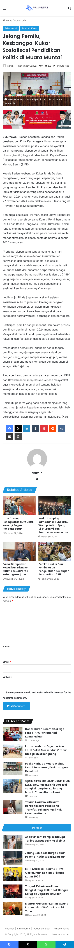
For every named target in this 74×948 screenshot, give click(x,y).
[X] (18, 428)
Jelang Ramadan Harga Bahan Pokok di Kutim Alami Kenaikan (45, 855)
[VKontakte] (61, 428)
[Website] (37, 479)
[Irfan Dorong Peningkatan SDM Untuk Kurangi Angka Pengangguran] (19, 505)
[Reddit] (52, 428)
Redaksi (9, 928)
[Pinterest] (44, 428)
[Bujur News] (37, 8)
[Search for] (69, 9)
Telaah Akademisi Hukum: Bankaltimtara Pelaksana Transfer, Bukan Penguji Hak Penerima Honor (43, 807)
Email (7, 661)
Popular (37, 827)
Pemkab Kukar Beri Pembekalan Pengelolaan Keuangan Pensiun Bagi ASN (53, 569)
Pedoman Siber (41, 928)
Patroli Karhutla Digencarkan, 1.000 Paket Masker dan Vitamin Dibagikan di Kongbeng (46, 750)
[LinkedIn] (26, 428)
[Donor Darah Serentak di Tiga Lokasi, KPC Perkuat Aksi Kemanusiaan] (12, 734)
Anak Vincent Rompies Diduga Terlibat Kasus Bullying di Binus (45, 838)
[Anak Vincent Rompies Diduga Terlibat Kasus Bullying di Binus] (12, 842)
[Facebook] (9, 428)
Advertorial (20, 20)
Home (8, 20)
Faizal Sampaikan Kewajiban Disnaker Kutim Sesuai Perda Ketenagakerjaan (16, 569)
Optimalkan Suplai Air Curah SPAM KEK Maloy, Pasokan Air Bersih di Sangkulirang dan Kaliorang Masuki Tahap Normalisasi (47, 786)
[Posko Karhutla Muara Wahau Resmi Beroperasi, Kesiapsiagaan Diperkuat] (12, 768)
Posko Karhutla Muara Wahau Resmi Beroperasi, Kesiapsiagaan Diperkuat (47, 767)
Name (7, 646)
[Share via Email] (9, 436)
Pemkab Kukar (29, 28)
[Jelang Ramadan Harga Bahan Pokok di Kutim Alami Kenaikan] (12, 858)
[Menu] (4, 9)
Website (7, 677)
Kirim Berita (23, 928)
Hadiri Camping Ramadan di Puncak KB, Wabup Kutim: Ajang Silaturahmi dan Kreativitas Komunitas (53, 525)
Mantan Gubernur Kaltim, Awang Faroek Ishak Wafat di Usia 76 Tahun (46, 907)
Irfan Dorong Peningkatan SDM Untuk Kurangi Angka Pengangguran (18, 524)
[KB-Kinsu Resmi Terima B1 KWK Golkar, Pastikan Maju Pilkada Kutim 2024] (12, 874)
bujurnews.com (60, 934)
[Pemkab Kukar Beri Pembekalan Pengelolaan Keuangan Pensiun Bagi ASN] (54, 551)
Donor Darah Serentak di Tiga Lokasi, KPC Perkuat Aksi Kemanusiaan (44, 732)
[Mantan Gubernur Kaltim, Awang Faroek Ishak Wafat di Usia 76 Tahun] (12, 908)
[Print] (18, 436)
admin (10, 65)
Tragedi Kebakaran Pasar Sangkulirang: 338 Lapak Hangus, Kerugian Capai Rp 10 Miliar (47, 890)
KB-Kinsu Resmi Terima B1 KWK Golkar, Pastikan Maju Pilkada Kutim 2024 (44, 872)
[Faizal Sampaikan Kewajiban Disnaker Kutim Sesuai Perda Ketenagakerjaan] (19, 551)
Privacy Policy (61, 928)
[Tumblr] (35, 428)
